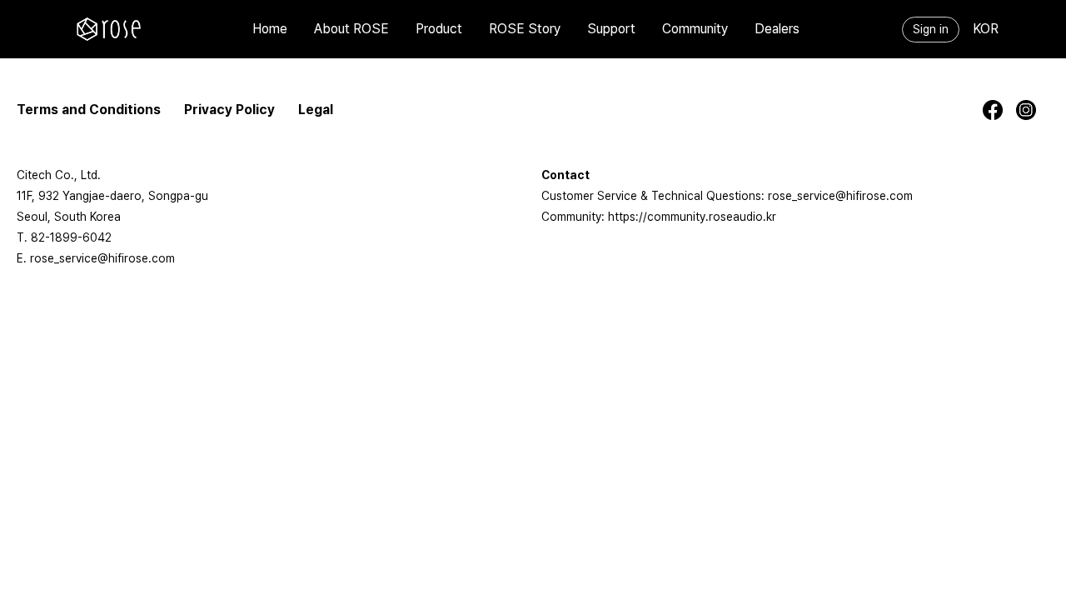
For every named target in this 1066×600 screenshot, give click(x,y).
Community (695, 29)
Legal (315, 110)
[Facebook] (999, 110)
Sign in (931, 29)
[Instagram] (1032, 110)
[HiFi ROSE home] (109, 29)
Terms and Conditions (89, 110)
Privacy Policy (229, 110)
